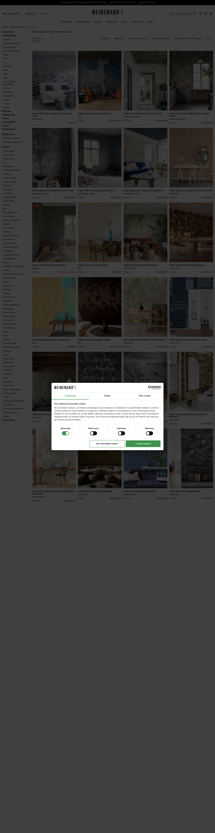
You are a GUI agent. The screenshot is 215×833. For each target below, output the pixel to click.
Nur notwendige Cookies (107, 444)
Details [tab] (108, 396)
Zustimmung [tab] (70, 396)
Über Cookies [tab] (145, 396)
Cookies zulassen (143, 444)
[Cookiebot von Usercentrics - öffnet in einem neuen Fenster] (150, 387)
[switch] (93, 433)
